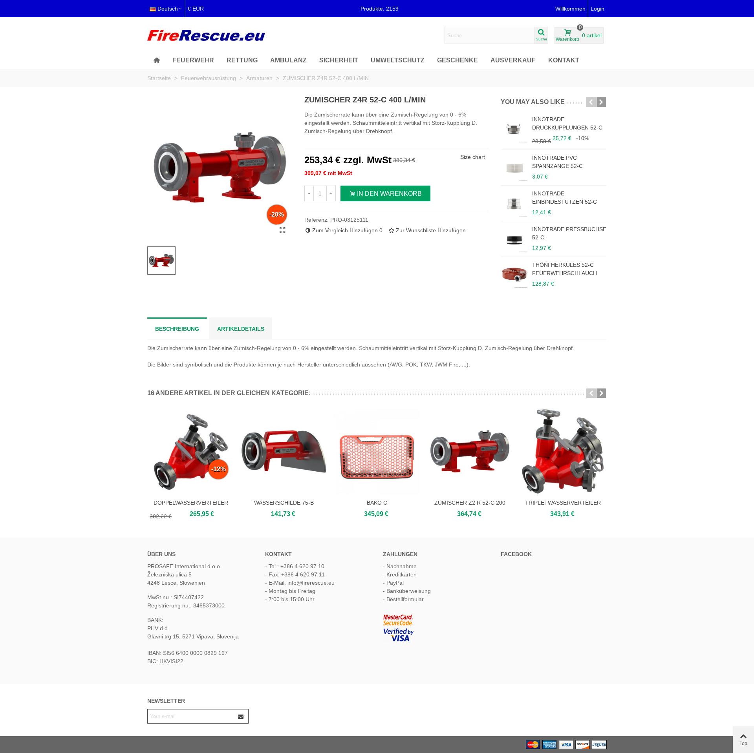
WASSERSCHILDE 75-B (284, 503)
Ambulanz (288, 60)
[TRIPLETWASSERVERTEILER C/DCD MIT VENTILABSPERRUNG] (563, 451)
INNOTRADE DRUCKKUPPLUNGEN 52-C (567, 123)
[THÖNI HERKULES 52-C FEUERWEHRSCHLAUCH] (514, 274)
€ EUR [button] (196, 8)
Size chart (472, 157)
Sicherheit (338, 60)
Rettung (242, 60)
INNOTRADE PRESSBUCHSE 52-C (569, 233)
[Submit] (241, 716)
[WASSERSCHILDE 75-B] (283, 451)
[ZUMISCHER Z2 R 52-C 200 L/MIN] (469, 451)
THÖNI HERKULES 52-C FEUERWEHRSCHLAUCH (564, 269)
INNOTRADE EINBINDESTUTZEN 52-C (564, 197)
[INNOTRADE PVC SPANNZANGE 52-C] (514, 167)
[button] (591, 102)
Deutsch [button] (167, 8)
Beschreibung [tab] (177, 329)
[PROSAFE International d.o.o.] (206, 35)
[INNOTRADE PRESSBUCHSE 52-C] (514, 239)
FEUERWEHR (193, 60)
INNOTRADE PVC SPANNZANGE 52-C (557, 162)
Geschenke (457, 60)
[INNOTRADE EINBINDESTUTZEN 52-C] (514, 203)
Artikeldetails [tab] (240, 329)
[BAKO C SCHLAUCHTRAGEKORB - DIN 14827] (376, 451)
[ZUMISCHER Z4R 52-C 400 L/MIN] (283, 230)
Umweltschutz (398, 60)
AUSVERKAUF (513, 60)
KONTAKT (563, 60)
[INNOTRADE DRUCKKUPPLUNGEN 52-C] (514, 129)
